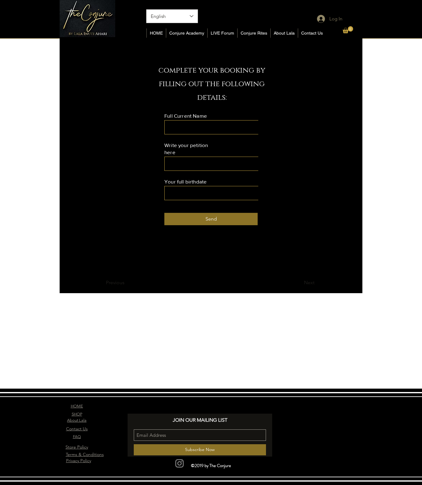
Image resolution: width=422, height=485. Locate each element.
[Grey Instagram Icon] (179, 463)
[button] (348, 29)
